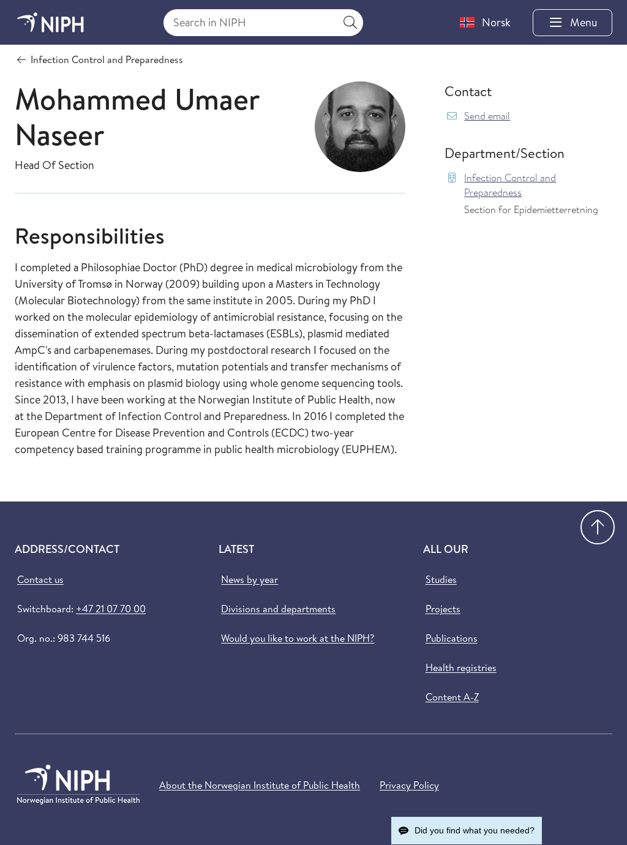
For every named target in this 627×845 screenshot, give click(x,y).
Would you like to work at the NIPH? (297, 638)
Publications (452, 638)
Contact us (40, 579)
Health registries (461, 667)
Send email (487, 116)
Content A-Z (452, 697)
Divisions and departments (278, 608)
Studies (441, 579)
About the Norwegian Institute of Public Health (259, 785)
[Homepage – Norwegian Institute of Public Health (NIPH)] (50, 22)
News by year (249, 579)
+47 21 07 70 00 (111, 608)
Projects (443, 608)
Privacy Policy (409, 785)
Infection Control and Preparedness (510, 185)
